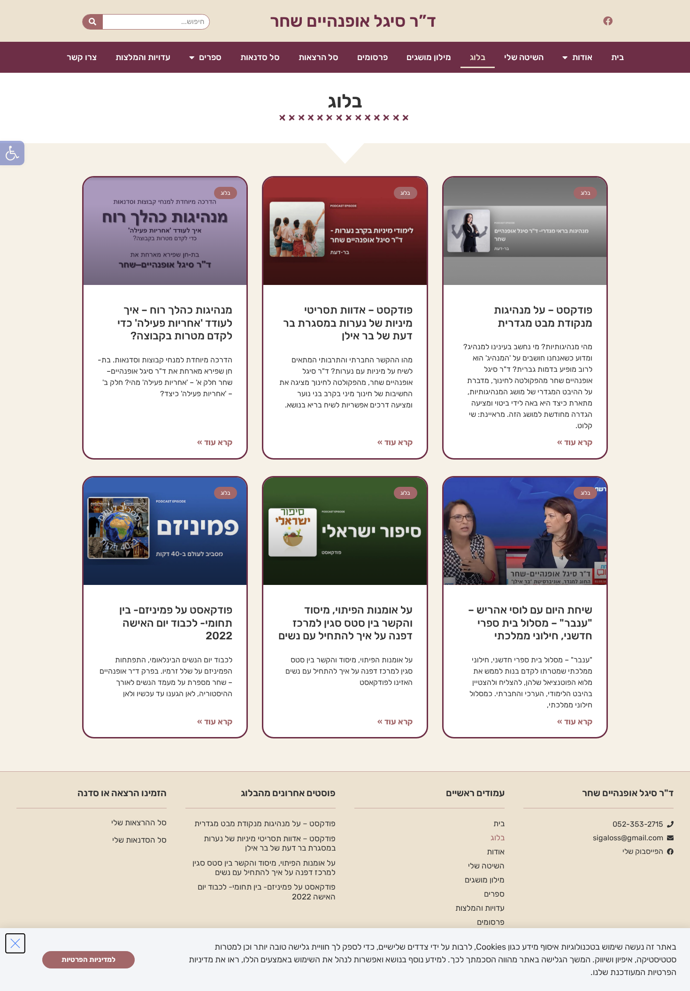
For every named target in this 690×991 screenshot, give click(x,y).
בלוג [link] (477, 57)
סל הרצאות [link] (318, 57)
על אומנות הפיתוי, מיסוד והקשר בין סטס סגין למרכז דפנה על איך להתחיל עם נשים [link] (345, 622)
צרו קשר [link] (82, 57)
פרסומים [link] (372, 57)
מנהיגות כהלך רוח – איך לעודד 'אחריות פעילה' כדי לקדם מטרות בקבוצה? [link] (174, 322)
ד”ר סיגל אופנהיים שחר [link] (353, 21)
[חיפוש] (93, 22)
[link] (12, 153)
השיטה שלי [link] (524, 57)
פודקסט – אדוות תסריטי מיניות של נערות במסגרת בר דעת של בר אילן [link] (348, 322)
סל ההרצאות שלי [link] (139, 822)
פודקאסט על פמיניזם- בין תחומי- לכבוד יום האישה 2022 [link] (175, 622)
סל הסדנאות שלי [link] (139, 840)
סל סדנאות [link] (260, 57)
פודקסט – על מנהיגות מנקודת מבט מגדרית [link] (543, 316)
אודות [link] (582, 57)
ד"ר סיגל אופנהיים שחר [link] (628, 793)
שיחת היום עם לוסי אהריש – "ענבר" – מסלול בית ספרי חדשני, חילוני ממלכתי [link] (530, 622)
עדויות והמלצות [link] (142, 57)
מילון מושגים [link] (428, 57)
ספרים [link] (210, 57)
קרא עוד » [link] (574, 442)
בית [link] (617, 57)
